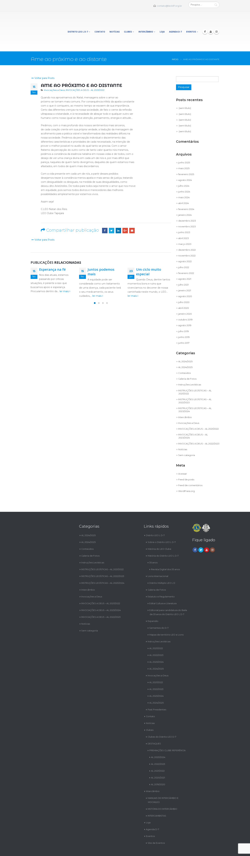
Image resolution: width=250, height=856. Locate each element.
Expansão (153, 606)
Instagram (212, 534)
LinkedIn (118, 215)
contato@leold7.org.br (169, 6)
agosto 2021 (184, 263)
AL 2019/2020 (158, 769)
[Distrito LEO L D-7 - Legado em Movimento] (43, 24)
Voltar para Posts (44, 62)
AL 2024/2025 (185, 346)
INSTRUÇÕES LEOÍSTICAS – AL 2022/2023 (102, 561)
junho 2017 (183, 327)
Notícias (115, 24)
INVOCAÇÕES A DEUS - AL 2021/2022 (85, 75)
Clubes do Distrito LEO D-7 (162, 721)
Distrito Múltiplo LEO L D (162, 568)
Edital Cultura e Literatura (163, 588)
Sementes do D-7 (159, 613)
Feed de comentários (190, 470)
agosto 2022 (185, 246)
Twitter (111, 215)
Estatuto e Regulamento (161, 581)
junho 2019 (184, 322)
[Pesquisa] (216, 5)
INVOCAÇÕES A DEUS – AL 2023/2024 (101, 595)
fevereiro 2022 (186, 258)
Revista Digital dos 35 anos (165, 554)
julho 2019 (183, 316)
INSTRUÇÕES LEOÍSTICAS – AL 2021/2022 (102, 554)
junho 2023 (184, 217)
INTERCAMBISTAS (157, 800)
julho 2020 (183, 287)
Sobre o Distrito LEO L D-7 (162, 527)
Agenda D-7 (175, 24)
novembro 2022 (187, 240)
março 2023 (184, 228)
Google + (125, 215)
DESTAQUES (154, 728)
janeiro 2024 (185, 199)
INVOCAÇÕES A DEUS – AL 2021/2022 (198, 413)
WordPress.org (186, 476)
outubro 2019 (185, 304)
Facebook (104, 215)
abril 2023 (183, 223)
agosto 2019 (184, 310)
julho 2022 (183, 252)
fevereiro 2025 (186, 159)
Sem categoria (186, 440)
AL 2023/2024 (156, 647)
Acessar (182, 458)
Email (132, 215)
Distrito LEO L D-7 (78, 24)
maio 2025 (183, 153)
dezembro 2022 (187, 234)
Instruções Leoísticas (189, 369)
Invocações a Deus (54, 75)
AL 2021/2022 (156, 633)
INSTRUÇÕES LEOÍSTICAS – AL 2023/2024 (102, 568)
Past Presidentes (157, 694)
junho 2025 (184, 147)
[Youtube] (210, 24)
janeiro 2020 (185, 298)
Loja (162, 24)
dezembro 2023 (187, 205)
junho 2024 (184, 176)
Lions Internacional (158, 561)
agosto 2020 (185, 281)
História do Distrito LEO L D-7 (163, 540)
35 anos (153, 547)
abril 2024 (183, 188)
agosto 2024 (185, 165)
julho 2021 (183, 269)
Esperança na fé (52, 254)
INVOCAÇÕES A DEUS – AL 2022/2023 (198, 428)
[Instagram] (216, 24)
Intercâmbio (145, 24)
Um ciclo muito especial (148, 256)
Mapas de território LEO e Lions (166, 619)
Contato (100, 24)
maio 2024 (184, 182)
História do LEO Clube (159, 534)
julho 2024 (183, 170)
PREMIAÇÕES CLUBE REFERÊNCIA (167, 735)
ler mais (64, 276)
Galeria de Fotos (187, 363)
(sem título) (185, 93)
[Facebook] (204, 24)
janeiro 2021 (184, 275)
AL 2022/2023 (156, 640)
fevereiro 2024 (186, 194)
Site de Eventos (156, 828)
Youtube (206, 534)
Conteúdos (184, 357)
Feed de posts (186, 464)
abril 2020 (183, 292)
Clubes (128, 24)
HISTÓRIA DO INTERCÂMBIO (162, 794)
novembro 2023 (187, 211)
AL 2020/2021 (158, 762)
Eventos (191, 24)
